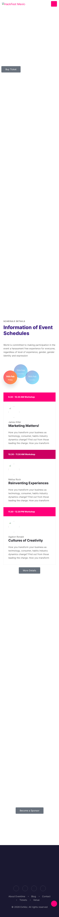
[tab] (10, 377)
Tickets (23, 900)
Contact (46, 896)
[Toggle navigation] (54, 4)
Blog (33, 896)
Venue (36, 900)
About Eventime (17, 896)
